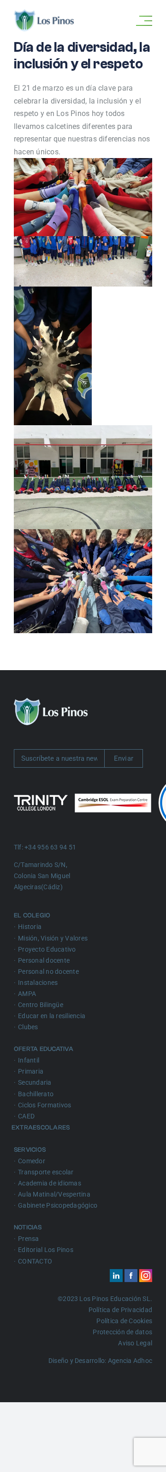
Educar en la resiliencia (51, 1016)
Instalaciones (38, 982)
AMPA (27, 993)
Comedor (31, 1161)
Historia (30, 926)
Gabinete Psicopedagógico (57, 1205)
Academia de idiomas (49, 1183)
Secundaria (34, 1082)
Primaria (30, 1071)
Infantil (28, 1060)
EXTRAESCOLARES (42, 1127)
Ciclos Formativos (44, 1105)
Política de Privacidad (120, 1309)
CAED (26, 1116)
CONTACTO (35, 1261)
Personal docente (44, 960)
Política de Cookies (124, 1321)
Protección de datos (122, 1332)
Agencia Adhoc (130, 1360)
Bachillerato (35, 1094)
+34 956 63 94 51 (50, 847)
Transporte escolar (45, 1172)
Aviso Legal (135, 1343)
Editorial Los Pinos (45, 1249)
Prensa (28, 1238)
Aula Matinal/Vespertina (54, 1194)
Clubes (28, 1027)
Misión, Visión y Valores (53, 938)
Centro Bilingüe (40, 1004)
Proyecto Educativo (47, 949)
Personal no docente (48, 971)
